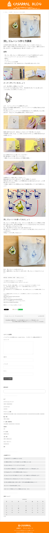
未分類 (10, 12)
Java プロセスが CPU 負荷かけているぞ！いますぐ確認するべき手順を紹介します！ (23, 475)
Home (6, 12)
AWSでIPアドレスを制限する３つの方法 (14, 458)
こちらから (22, 277)
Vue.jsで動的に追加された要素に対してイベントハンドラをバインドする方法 (28, 321)
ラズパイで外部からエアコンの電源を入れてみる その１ (18, 488)
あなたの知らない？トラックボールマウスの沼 (15, 465)
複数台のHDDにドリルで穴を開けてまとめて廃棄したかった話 (18, 461)
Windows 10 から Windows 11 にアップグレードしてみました (18, 478)
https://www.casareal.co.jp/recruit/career (12, 296)
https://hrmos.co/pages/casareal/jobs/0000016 (13, 299)
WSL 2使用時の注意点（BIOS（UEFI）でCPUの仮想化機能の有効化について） (22, 482)
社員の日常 (41, 316)
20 (26, 510)
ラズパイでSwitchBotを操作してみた (13, 485)
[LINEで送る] (20, 309)
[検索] (43, 391)
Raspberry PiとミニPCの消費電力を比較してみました (16, 472)
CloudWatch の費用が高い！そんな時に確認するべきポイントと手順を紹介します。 (22, 320)
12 (18, 508)
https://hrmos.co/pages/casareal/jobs (11, 302)
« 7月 (5, 516)
